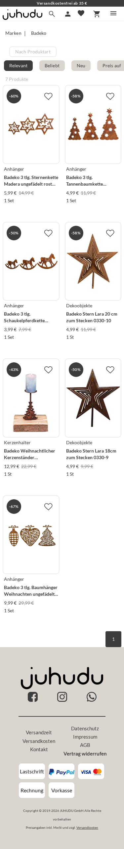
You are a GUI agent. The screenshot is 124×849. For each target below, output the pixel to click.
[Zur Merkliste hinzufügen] (48, 96)
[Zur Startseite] (22, 18)
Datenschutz (85, 728)
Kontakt (39, 749)
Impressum (85, 737)
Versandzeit (39, 732)
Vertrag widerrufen (85, 754)
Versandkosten (38, 741)
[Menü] (113, 13)
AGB (85, 745)
